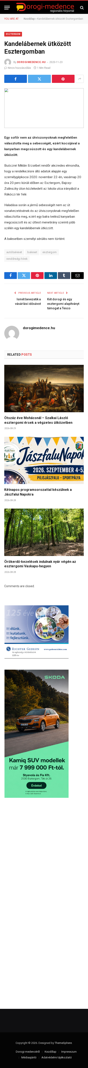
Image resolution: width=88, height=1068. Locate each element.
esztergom (50, 252)
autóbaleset (14, 252)
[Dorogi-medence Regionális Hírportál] (45, 8)
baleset (32, 252)
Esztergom (13, 34)
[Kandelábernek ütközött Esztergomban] (44, 108)
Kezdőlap (29, 18)
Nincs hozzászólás (19, 67)
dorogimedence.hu (31, 62)
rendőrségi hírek (17, 258)
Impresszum (69, 1051)
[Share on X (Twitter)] (39, 79)
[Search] (81, 7)
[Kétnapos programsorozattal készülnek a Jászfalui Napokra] (44, 460)
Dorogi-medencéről (28, 1051)
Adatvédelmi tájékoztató (56, 1057)
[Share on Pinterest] (63, 79)
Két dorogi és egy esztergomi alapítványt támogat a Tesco (63, 304)
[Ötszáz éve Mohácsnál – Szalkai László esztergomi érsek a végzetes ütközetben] (44, 388)
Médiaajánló (29, 1057)
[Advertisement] (44, 853)
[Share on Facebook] (15, 79)
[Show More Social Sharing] (80, 79)
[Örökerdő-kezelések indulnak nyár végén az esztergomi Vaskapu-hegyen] (44, 532)
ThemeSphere (63, 1043)
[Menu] (7, 7)
